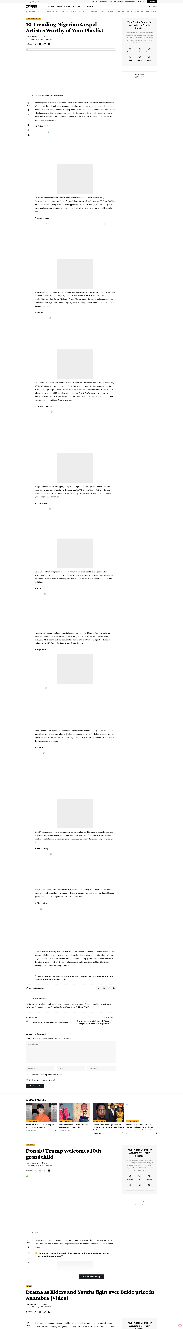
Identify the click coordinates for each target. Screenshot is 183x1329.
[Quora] (149, 59)
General (30, 1145)
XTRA (29, 1286)
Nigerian (85, 976)
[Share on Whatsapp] (28, 120)
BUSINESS (111, 11)
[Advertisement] (75, 179)
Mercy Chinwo (76, 976)
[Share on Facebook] (28, 109)
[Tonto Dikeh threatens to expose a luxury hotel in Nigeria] (41, 1112)
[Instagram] (149, 50)
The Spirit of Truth (99, 639)
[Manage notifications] (180, 1325)
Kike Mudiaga (66, 976)
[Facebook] (138, 1)
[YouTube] (143, 1)
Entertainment (33, 18)
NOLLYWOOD (83, 11)
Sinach (37, 979)
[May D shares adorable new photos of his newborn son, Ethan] (74, 1112)
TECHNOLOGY (139, 11)
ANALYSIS (64, 11)
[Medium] (139, 59)
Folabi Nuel (47, 976)
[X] (140, 1)
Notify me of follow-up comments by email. (46, 1074)
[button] (96, 6)
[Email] (40, 44)
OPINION (102, 11)
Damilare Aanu (32, 1130)
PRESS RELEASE (151, 11)
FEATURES (32, 11)
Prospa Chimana (106, 976)
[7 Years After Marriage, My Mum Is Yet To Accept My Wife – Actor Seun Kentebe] (108, 1112)
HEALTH (129, 11)
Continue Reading (91, 1276)
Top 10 (51, 979)
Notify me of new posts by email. (41, 1080)
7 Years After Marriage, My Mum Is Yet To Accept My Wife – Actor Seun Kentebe (108, 1127)
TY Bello (63, 979)
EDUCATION (93, 11)
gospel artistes (56, 976)
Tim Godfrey (44, 979)
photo (99, 976)
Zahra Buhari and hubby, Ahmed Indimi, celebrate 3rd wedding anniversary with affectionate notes (141, 1127)
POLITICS (41, 11)
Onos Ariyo (92, 976)
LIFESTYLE (120, 11)
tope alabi (57, 979)
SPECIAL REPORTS (53, 11)
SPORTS (73, 11)
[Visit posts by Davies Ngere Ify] (28, 998)
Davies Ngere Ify (32, 36)
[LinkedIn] (130, 59)
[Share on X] (35, 44)
